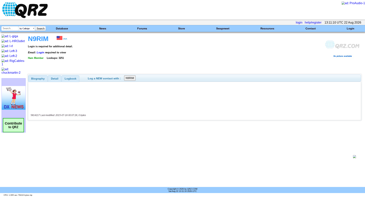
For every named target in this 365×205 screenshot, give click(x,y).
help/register (313, 22)
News (102, 28)
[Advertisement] (190, 156)
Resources (267, 28)
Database (62, 28)
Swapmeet (222, 28)
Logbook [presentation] (70, 78)
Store (181, 28)
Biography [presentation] (38, 78)
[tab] (38, 78)
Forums (142, 28)
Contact (310, 28)
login (299, 22)
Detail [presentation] (54, 78)
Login (350, 28)
